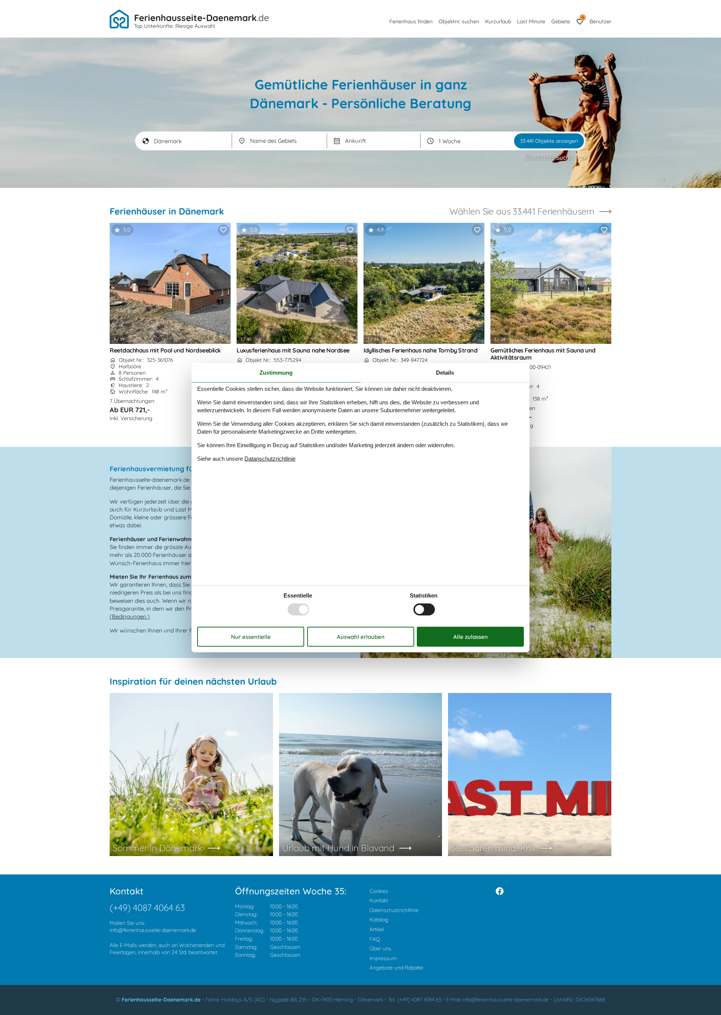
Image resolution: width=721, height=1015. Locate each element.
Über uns (380, 948)
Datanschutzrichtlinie (270, 458)
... (336, 141)
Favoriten (583, 17)
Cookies (379, 891)
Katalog (379, 919)
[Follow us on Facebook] (499, 891)
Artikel (377, 929)
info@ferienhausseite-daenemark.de (153, 930)
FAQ (375, 939)
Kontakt (379, 900)
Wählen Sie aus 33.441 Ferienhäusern (521, 211)
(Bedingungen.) (130, 616)
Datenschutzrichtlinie (394, 910)
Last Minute (531, 21)
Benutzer (600, 21)
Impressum (383, 958)
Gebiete (560, 21)
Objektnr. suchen (459, 21)
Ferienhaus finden (411, 21)
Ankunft (355, 140)
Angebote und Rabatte (396, 967)
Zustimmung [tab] (276, 372)
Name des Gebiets (273, 140)
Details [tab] (445, 372)
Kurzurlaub (498, 21)
